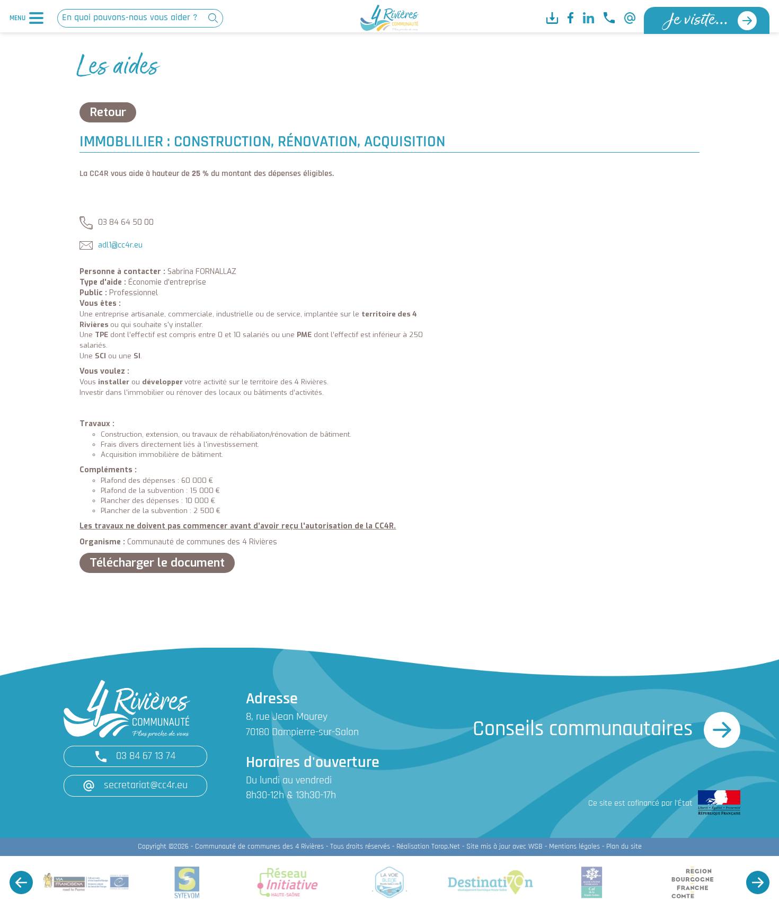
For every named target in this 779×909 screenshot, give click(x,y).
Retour (108, 112)
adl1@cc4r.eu (120, 245)
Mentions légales (574, 847)
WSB (535, 847)
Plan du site (624, 847)
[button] (21, 882)
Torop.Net (445, 847)
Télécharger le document (157, 562)
